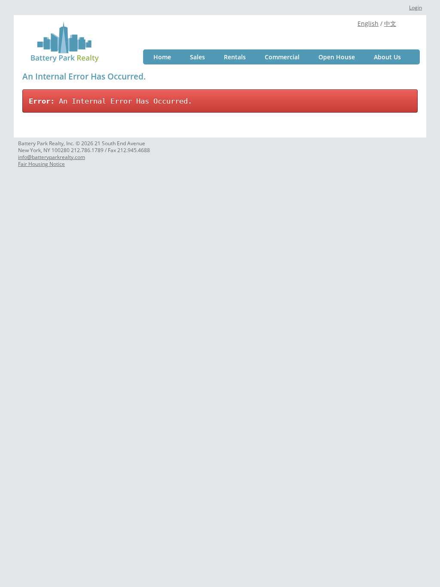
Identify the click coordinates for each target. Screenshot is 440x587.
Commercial (282, 57)
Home (162, 57)
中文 (390, 23)
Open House (336, 57)
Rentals (235, 57)
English (368, 23)
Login (415, 7)
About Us (387, 57)
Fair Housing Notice (41, 164)
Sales (197, 57)
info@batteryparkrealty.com (51, 157)
